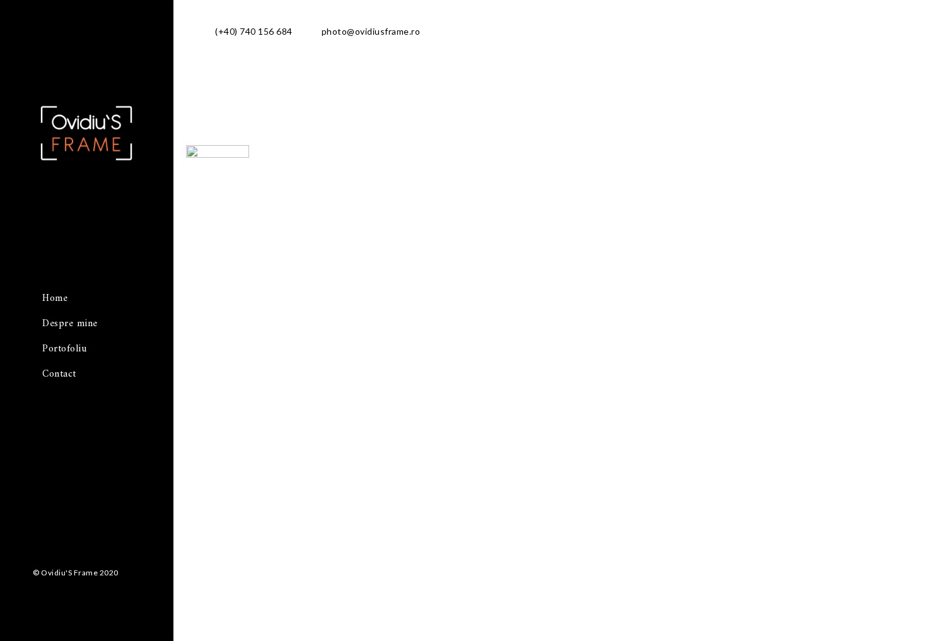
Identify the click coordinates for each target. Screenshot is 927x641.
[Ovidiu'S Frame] (86, 156)
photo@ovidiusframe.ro (371, 31)
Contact (59, 374)
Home (54, 298)
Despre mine (70, 323)
